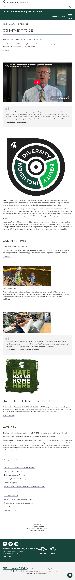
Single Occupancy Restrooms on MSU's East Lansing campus (24, 486)
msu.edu (43, 571)
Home (5, 24)
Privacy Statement (32, 569)
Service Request (58, 16)
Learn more (7, 50)
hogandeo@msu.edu (37, 530)
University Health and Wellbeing (15, 479)
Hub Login (7, 556)
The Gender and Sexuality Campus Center (18, 503)
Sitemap (54, 569)
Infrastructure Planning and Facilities (22, 12)
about (11, 24)
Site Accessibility (45, 569)
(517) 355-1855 (34, 571)
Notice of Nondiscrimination (52, 571)
